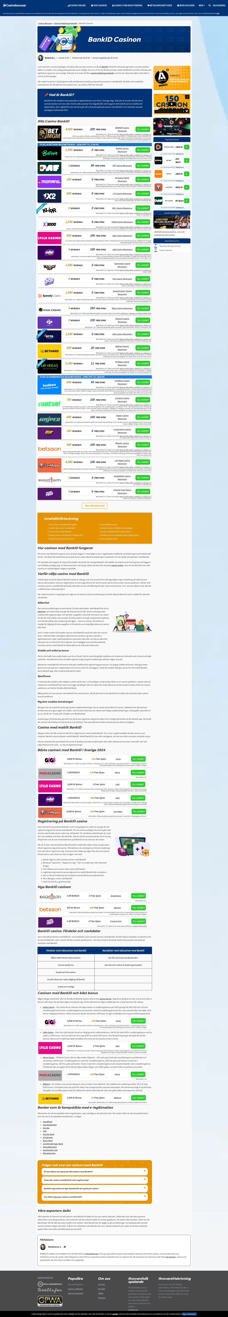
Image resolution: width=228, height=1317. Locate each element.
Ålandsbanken (49, 1153)
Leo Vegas (117, 811)
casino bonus (105, 998)
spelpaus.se (133, 313)
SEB (44, 1131)
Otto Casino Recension (122, 334)
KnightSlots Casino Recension (122, 478)
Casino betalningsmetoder (65, 23)
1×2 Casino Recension (122, 193)
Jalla (117, 798)
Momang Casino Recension (122, 179)
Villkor (101, 1293)
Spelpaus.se (180, 154)
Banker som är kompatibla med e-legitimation (120, 535)
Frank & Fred (115, 921)
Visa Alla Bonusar (95, 505)
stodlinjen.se (124, 313)
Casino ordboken (75, 1289)
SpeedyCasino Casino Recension (122, 292)
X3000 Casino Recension (122, 222)
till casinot (143, 129)
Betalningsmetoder (160, 5)
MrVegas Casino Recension (122, 363)
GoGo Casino (48, 1007)
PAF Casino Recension (122, 165)
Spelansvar (133, 1309)
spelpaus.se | (147, 134)
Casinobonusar (92, 1253)
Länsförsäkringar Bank (53, 1143)
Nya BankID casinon (109, 524)
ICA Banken (48, 1137)
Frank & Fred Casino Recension (122, 491)
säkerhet (41, 611)
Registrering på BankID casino (61, 538)
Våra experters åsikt (109, 538)
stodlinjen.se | (138, 134)
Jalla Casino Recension (122, 249)
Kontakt (101, 1289)
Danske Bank (48, 1134)
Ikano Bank (48, 1140)
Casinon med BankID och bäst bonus (116, 531)
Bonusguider (186, 5)
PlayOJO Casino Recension (122, 320)
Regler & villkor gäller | (127, 134)
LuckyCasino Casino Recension (122, 431)
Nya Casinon (100, 5)
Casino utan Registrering (128, 5)
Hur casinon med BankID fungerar (63, 524)
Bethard (46, 1084)
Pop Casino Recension (122, 278)
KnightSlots (116, 895)
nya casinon (170, 1257)
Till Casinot (138, 759)
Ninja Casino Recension (122, 308)
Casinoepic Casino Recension (122, 265)
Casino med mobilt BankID (60, 531)
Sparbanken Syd (50, 1150)
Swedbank (47, 1121)
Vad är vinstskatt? (75, 1293)
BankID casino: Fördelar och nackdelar (117, 528)
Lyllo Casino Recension (122, 235)
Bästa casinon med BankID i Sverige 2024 (66, 535)
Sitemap (101, 1297)
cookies (115, 1314)
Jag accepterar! (189, 1314)
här (218, 13)
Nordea (46, 1128)
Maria (117, 772)
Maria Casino (48, 1057)
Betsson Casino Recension (122, 445)
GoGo (118, 759)
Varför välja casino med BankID (62, 528)
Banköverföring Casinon (170, 246)
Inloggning (219, 5)
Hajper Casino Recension (122, 417)
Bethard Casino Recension (122, 348)
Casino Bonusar (45, 23)
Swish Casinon (165, 250)
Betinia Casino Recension (122, 150)
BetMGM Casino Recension (122, 129)
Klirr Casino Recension (122, 208)
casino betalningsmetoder (102, 73)
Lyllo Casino (48, 1032)
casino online (117, 565)
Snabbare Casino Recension (122, 382)
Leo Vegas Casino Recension (122, 462)
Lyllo (117, 784)
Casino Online (78, 5)
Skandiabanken (50, 1147)
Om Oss (101, 1284)
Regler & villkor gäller (144, 313)
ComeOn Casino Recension (122, 400)
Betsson (117, 907)
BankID (104, 66)
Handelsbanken (50, 1125)
